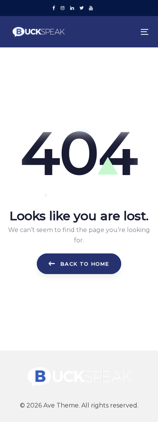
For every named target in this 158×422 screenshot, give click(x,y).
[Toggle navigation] (125, 32)
